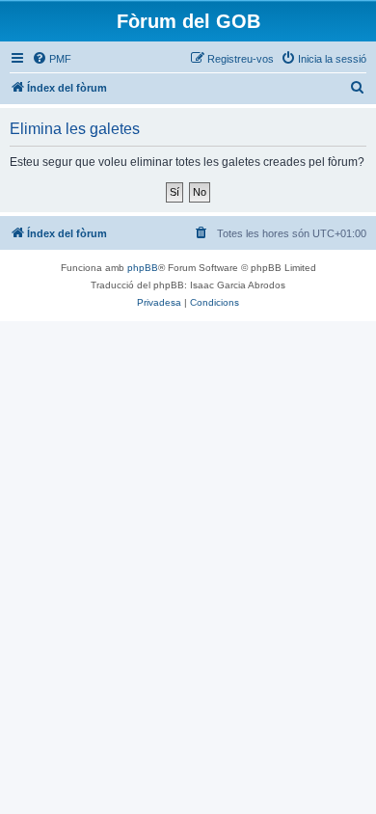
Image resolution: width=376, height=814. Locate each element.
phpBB (142, 267)
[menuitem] (51, 58)
